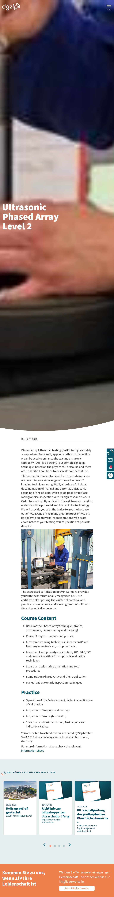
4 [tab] (63, 846)
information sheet (32, 750)
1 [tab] (50, 846)
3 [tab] (59, 846)
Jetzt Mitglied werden (77, 888)
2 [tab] (54, 846)
